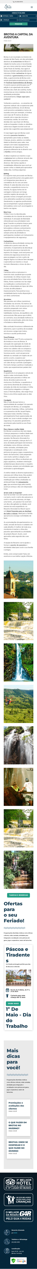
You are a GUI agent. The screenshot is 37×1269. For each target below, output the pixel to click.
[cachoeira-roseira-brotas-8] (18, 764)
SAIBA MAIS (13, 1003)
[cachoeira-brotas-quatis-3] (18, 681)
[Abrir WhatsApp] (32, 1264)
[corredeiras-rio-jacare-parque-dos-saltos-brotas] (18, 640)
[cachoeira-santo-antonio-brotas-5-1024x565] (18, 889)
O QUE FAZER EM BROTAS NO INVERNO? (18, 1125)
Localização (16, 1249)
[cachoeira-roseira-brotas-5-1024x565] (18, 806)
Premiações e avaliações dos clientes (16, 1106)
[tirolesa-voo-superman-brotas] (18, 723)
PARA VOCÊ (7, 41)
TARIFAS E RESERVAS (18, 895)
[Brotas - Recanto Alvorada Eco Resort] (18, 598)
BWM (15, 1233)
